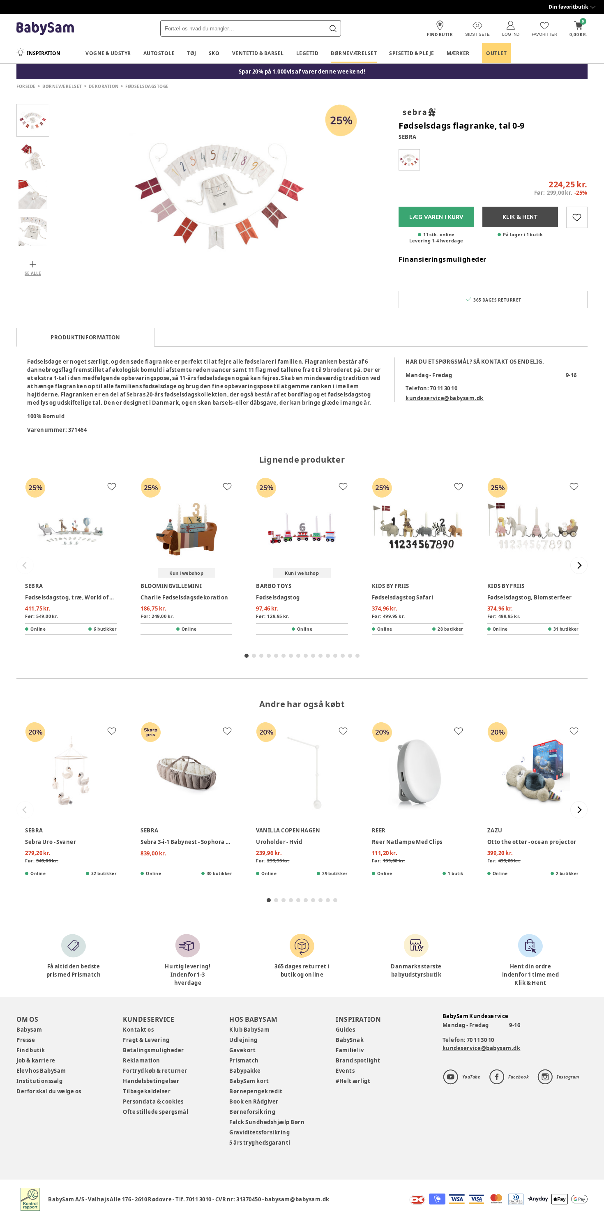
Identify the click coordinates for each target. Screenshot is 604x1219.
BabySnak (350, 1040)
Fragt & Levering (146, 1040)
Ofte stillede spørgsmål (155, 1111)
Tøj (191, 53)
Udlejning (243, 1040)
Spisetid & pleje (411, 53)
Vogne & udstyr (108, 53)
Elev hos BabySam (41, 1070)
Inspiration (43, 53)
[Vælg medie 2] (32, 157)
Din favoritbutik (568, 6)
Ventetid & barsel (258, 53)
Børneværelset (354, 53)
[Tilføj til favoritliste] (577, 217)
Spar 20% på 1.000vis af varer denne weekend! (302, 71)
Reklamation (141, 1060)
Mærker (458, 53)
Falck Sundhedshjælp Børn (266, 1122)
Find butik (30, 1050)
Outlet (496, 53)
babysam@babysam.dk (297, 1199)
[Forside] (45, 28)
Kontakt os (138, 1029)
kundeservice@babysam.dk (445, 398)
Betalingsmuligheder (153, 1050)
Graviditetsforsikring (259, 1132)
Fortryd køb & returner (155, 1070)
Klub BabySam (249, 1029)
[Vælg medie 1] (32, 120)
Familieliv (350, 1050)
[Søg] (333, 28)
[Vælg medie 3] (32, 194)
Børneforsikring (252, 1111)
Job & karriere (35, 1060)
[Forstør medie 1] (219, 194)
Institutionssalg (39, 1081)
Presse (25, 1040)
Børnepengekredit (255, 1091)
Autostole (159, 53)
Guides (345, 1029)
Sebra (408, 137)
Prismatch (244, 1060)
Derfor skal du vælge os (48, 1091)
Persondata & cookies (153, 1101)
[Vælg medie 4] (32, 231)
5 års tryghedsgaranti (259, 1142)
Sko (214, 53)
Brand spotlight (358, 1060)
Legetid (307, 53)
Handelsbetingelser (151, 1081)
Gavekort (242, 1050)
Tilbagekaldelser (147, 1091)
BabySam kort (249, 1081)
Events (345, 1070)
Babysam (29, 1029)
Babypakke (245, 1070)
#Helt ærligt (353, 1081)
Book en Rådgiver (254, 1101)
